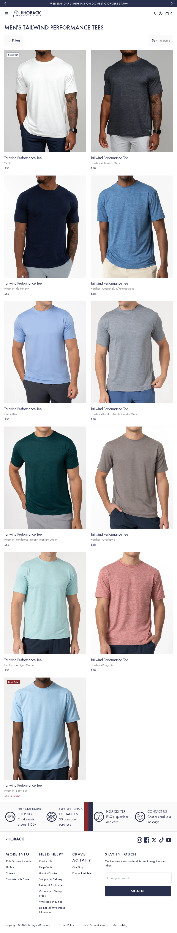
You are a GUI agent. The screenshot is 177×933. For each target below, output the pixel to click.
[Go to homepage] (27, 13)
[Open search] (154, 13)
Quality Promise (48, 873)
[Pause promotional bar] (174, 3)
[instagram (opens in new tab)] (139, 840)
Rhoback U (12, 867)
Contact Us (45, 861)
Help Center (46, 867)
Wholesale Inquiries (50, 902)
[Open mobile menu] (6, 13)
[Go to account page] (160, 13)
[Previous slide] (5, 3)
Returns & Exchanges (51, 885)
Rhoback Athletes (82, 873)
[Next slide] (172, 3)
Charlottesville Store (17, 879)
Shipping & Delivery (50, 879)
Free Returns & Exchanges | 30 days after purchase (88, 3)
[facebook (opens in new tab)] (146, 840)
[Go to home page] (15, 840)
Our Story (78, 867)
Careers (10, 873)
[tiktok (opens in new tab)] (161, 840)
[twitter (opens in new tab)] (154, 840)
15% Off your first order (19, 861)
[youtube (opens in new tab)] (168, 840)
